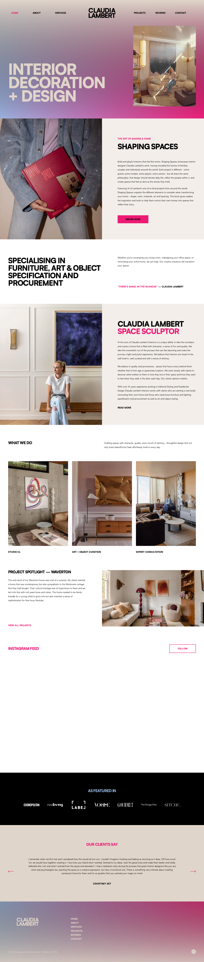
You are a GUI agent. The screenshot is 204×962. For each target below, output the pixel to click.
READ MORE (124, 407)
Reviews (160, 13)
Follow (183, 648)
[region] (102, 871)
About (37, 12)
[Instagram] (193, 951)
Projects (140, 13)
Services (60, 12)
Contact (180, 13)
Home (14, 12)
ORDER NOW (133, 219)
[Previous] (11, 871)
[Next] (193, 871)
